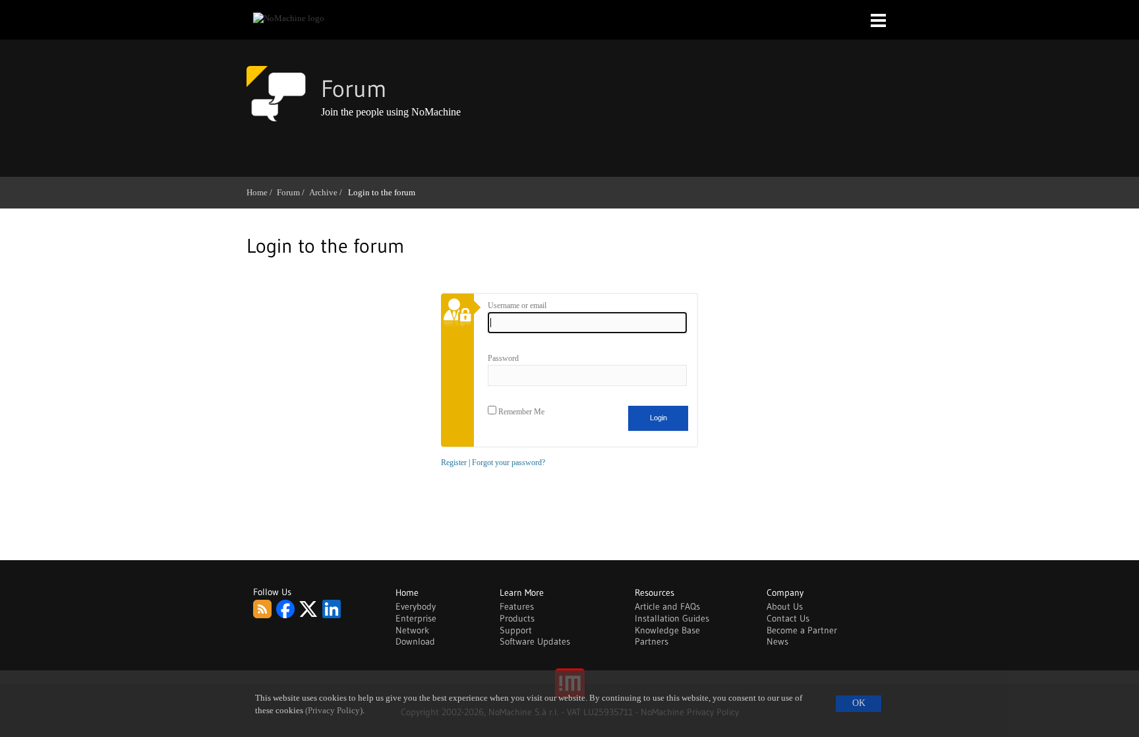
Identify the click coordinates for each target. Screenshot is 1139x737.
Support (516, 630)
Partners (651, 641)
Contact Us (788, 618)
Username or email (517, 305)
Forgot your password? (508, 462)
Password (503, 358)
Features (517, 606)
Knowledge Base (667, 630)
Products (517, 618)
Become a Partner (802, 630)
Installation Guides (672, 618)
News (777, 641)
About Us (785, 606)
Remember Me (520, 411)
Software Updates (535, 641)
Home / (262, 192)
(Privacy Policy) (334, 710)
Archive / (328, 192)
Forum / (293, 192)
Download (415, 641)
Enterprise (415, 618)
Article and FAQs (667, 606)
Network (412, 630)
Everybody (415, 606)
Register (454, 462)
